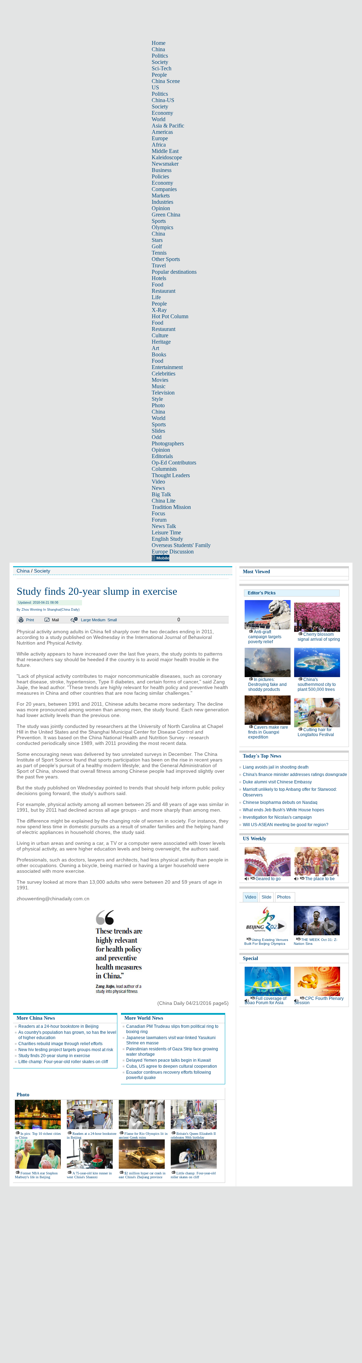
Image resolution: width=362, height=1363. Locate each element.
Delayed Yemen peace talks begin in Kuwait (168, 1060)
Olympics (162, 227)
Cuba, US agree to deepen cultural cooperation (171, 1066)
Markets (161, 195)
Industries (162, 202)
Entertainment (167, 367)
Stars (157, 240)
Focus (158, 513)
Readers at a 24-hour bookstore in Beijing (58, 1026)
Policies (160, 176)
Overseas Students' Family (181, 545)
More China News (36, 1018)
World (158, 119)
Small (112, 620)
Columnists (164, 469)
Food (157, 285)
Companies (164, 189)
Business (161, 170)
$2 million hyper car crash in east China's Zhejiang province (142, 1175)
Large (86, 620)
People (159, 75)
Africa (159, 145)
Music (158, 386)
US (155, 87)
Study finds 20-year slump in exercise (54, 1055)
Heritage (161, 342)
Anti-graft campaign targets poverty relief (264, 636)
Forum (159, 520)
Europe (160, 138)
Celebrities (163, 374)
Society (160, 62)
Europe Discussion (173, 552)
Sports (159, 221)
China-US (163, 100)
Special (250, 958)
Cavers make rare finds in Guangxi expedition (268, 732)
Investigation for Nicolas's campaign (277, 817)
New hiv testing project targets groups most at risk (65, 1049)
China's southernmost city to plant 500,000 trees (317, 684)
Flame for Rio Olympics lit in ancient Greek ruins (143, 1135)
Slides (158, 431)
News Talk (164, 526)
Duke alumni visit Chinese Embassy (277, 782)
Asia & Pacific (168, 126)
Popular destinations (174, 272)
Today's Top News (262, 756)
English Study (167, 539)
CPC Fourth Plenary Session (319, 1000)
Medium (98, 620)
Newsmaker (165, 164)
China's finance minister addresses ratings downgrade (295, 774)
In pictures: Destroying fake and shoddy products (267, 684)
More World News (143, 1018)
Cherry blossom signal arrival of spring (319, 637)
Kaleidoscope (167, 157)
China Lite (163, 501)
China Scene (166, 81)
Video (158, 482)
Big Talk (161, 494)
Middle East (165, 151)
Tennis (159, 253)
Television (163, 393)
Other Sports (166, 259)
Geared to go (268, 878)
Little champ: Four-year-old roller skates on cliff (63, 1061)
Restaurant (163, 291)
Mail (55, 620)
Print (30, 620)
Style (157, 399)
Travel (159, 265)
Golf (157, 246)
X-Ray (159, 310)
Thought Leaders (171, 475)
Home (158, 43)
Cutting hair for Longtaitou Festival (316, 732)
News (158, 488)
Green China (166, 215)
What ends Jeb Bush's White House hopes (283, 809)
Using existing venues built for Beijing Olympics (266, 942)
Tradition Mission (171, 507)
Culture (160, 335)
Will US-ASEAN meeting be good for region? (285, 824)
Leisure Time (166, 532)
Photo (158, 405)
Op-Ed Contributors (174, 463)
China (158, 49)
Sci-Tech (161, 68)
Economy (162, 113)
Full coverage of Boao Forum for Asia (265, 1000)
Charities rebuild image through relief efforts (60, 1043)
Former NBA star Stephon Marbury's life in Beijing (36, 1175)
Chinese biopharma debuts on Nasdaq (280, 802)
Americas (162, 132)
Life (156, 297)
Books (159, 354)
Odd (157, 437)
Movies (160, 380)
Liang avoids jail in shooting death (276, 767)
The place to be (320, 878)
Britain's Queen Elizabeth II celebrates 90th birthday (193, 1135)
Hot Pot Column (170, 316)
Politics (160, 56)
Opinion (161, 208)
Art (155, 348)
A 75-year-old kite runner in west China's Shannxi (89, 1175)
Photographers (168, 443)
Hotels (159, 278)
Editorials (162, 456)
